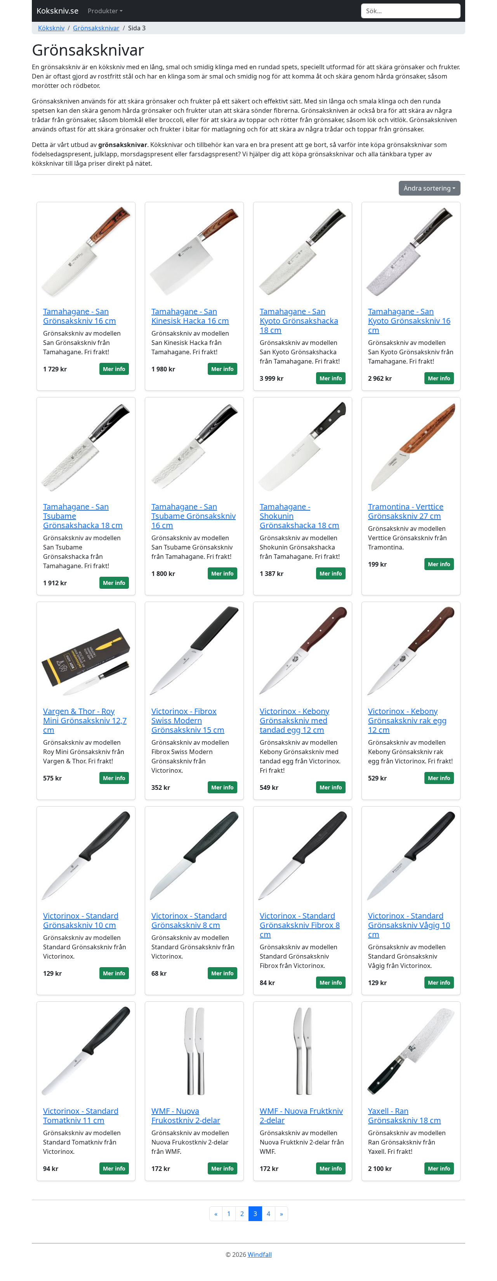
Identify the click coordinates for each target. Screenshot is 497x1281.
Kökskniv (51, 28)
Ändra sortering (427, 188)
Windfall (260, 1254)
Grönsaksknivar (96, 28)
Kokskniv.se (57, 10)
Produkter (103, 11)
